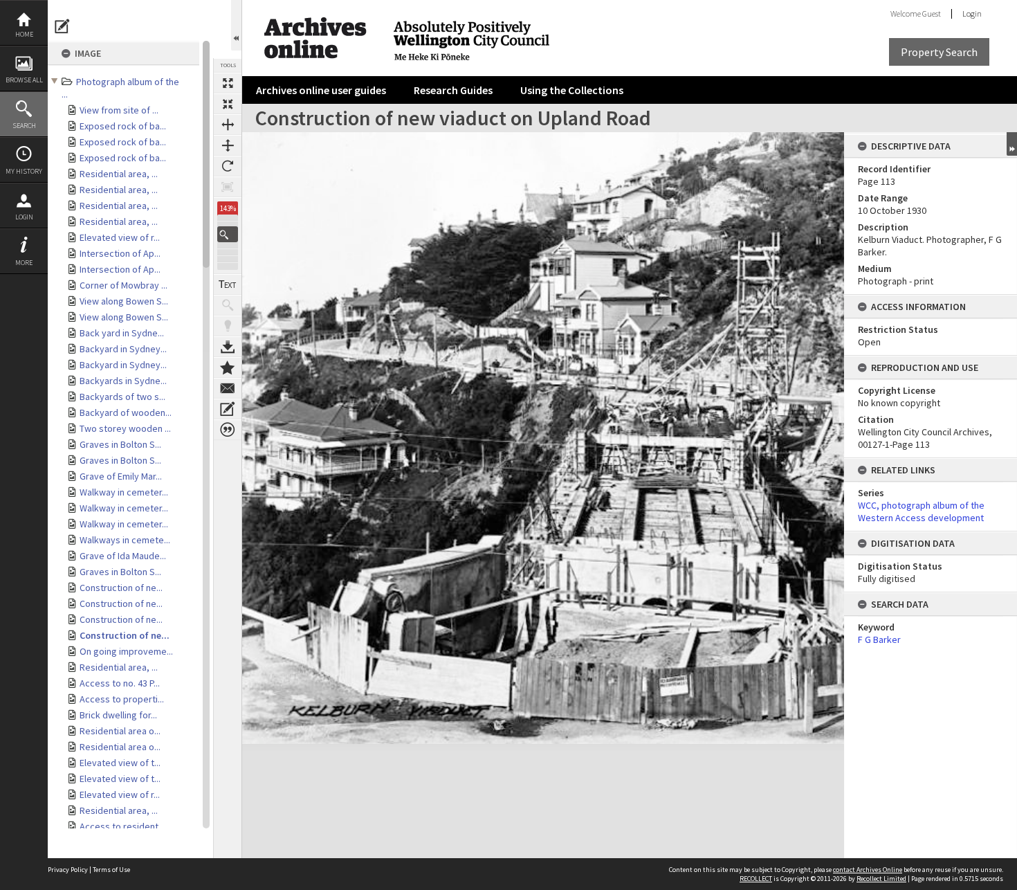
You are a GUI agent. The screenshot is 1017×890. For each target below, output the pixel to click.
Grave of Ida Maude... (123, 556)
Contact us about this (227, 388)
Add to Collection (227, 367)
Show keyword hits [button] (227, 305)
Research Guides (453, 90)
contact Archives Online (867, 869)
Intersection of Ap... (120, 253)
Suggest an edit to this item (62, 26)
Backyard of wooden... (126, 412)
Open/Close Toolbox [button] (236, 25)
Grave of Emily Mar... (121, 476)
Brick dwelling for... (118, 715)
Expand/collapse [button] (1012, 144)
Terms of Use (111, 869)
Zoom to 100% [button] (227, 186)
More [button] (24, 262)
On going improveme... (126, 651)
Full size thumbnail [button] (227, 83)
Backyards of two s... (122, 396)
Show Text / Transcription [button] (227, 284)
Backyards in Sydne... (123, 380)
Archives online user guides (321, 90)
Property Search (939, 52)
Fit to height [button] (227, 145)
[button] (227, 234)
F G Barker (879, 639)
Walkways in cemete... (125, 540)
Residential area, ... (119, 173)
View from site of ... (119, 110)
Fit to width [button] (227, 124)
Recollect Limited (881, 878)
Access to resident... (122, 826)
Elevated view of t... (120, 762)
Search (24, 125)
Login (24, 216)
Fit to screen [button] (227, 103)
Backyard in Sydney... (123, 349)
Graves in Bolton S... (120, 444)
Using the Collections (571, 90)
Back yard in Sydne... (122, 333)
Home (24, 34)
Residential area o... (120, 731)
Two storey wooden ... (125, 428)
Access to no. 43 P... (120, 683)
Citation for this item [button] (227, 429)
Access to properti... (122, 699)
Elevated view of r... (120, 237)
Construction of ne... (121, 587)
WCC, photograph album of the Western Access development (921, 511)
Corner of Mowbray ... (123, 285)
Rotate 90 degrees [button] (227, 166)
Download (227, 346)
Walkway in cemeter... (124, 492)
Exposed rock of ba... (123, 126)
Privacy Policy (68, 869)
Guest (931, 13)
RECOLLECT (756, 878)
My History (24, 171)
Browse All (24, 79)
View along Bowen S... (124, 301)
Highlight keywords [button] (227, 326)
